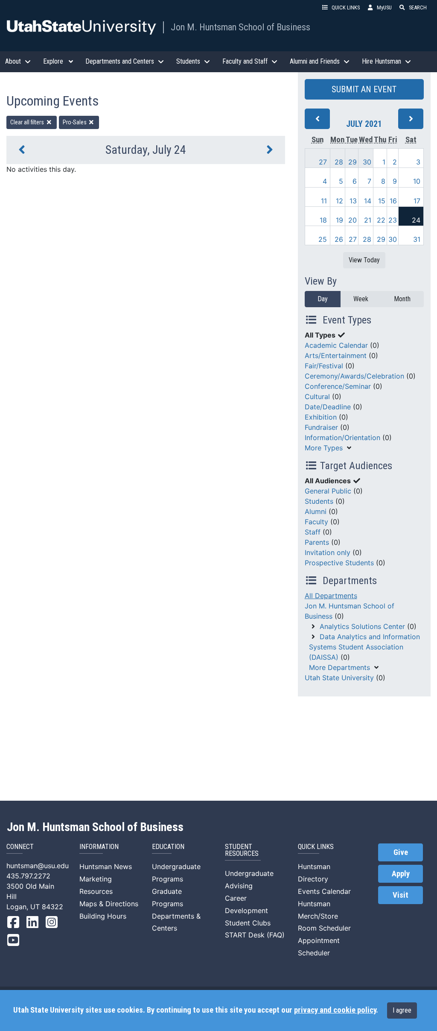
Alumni (315, 511)
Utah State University (339, 677)
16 (393, 201)
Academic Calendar (336, 345)
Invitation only (327, 552)
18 (323, 220)
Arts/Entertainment (336, 355)
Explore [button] (53, 61)
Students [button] (188, 61)
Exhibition (321, 417)
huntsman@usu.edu (37, 865)
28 (339, 162)
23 (392, 220)
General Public (328, 491)
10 (416, 181)
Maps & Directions (108, 903)
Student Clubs (248, 923)
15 (381, 201)
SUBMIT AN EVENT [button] (364, 89)
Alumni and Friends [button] (315, 61)
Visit (400, 895)
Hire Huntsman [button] (381, 61)
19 (339, 220)
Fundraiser (321, 427)
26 (339, 239)
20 (352, 220)
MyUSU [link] (384, 7)
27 (323, 162)
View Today (364, 260)
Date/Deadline (328, 406)
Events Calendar (324, 891)
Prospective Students (339, 562)
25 (322, 239)
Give (400, 852)
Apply (401, 873)
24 (416, 220)
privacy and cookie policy (335, 1010)
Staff (312, 532)
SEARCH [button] (418, 7)
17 (417, 201)
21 (367, 220)
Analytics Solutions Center (362, 626)
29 (352, 162)
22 (381, 220)
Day (323, 299)
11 (324, 201)
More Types (324, 448)
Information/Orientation (342, 437)
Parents (317, 542)
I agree (402, 1010)
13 (353, 201)
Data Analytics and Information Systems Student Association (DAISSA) (364, 646)
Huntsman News (105, 866)
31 (416, 239)
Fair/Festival (324, 365)
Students (319, 501)
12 (339, 201)
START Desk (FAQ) (255, 935)
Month (402, 299)
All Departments (331, 595)
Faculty (316, 521)
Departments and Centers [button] (119, 61)
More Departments (339, 667)
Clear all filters (27, 122)
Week (360, 299)
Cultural (317, 396)
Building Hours (102, 916)
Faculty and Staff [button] (245, 61)
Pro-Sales (75, 122)
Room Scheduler (324, 928)
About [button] (13, 61)
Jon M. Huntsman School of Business (240, 26)
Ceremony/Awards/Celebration (354, 376)
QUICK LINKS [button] (346, 7)
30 (367, 162)
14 (367, 201)
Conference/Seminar (338, 386)
